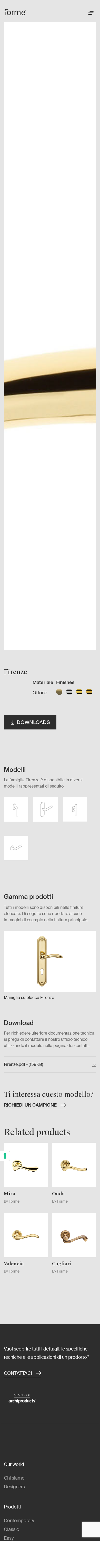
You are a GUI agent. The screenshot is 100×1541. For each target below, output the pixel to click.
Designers (14, 1487)
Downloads (32, 722)
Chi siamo (14, 1478)
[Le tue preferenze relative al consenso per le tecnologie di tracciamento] (5, 1156)
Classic (11, 1529)
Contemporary (19, 1521)
